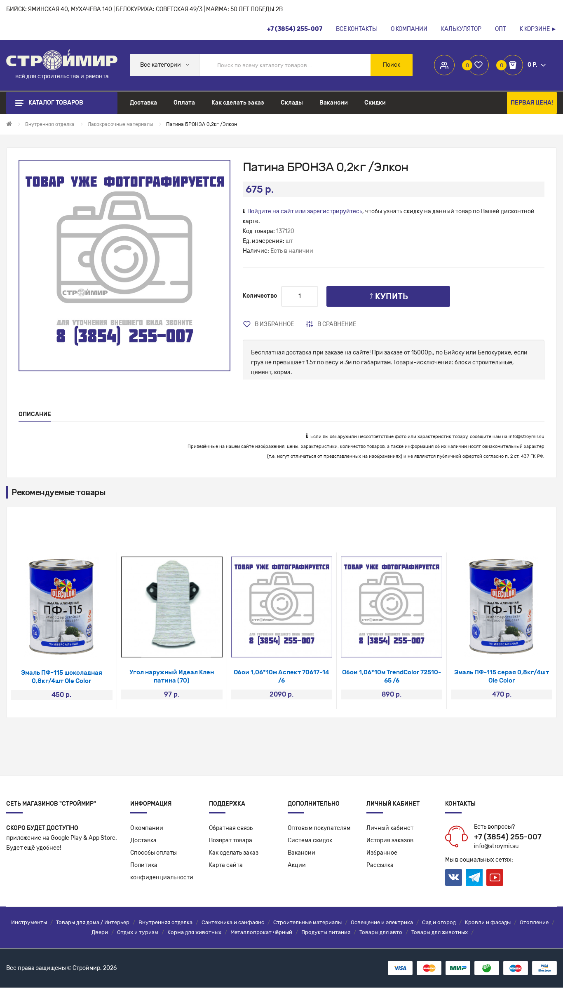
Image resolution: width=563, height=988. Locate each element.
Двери (99, 932)
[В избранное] (50, 647)
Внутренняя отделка (165, 922)
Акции (297, 865)
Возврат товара (230, 840)
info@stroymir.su (526, 436)
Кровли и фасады (488, 922)
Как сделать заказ (233, 852)
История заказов (389, 840)
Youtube (494, 877)
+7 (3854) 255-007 (508, 836)
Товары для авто (380, 932)
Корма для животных (194, 932)
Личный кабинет (389, 828)
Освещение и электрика (382, 922)
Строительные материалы (307, 922)
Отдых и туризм (137, 932)
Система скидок (310, 840)
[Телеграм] (474, 877)
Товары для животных (439, 932)
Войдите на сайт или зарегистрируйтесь (304, 211)
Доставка (143, 840)
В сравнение (336, 324)
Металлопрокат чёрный (261, 932)
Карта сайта (226, 865)
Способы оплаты (153, 852)
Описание (35, 414)
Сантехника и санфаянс (233, 922)
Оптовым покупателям (319, 828)
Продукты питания (325, 932)
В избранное (274, 324)
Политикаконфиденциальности (161, 871)
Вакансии (301, 852)
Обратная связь (231, 828)
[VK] (453, 877)
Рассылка (380, 865)
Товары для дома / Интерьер (92, 922)
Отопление (534, 922)
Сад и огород (439, 922)
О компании (146, 828)
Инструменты (29, 922)
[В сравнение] (72, 647)
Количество (260, 295)
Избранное (381, 852)
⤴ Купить (388, 296)
